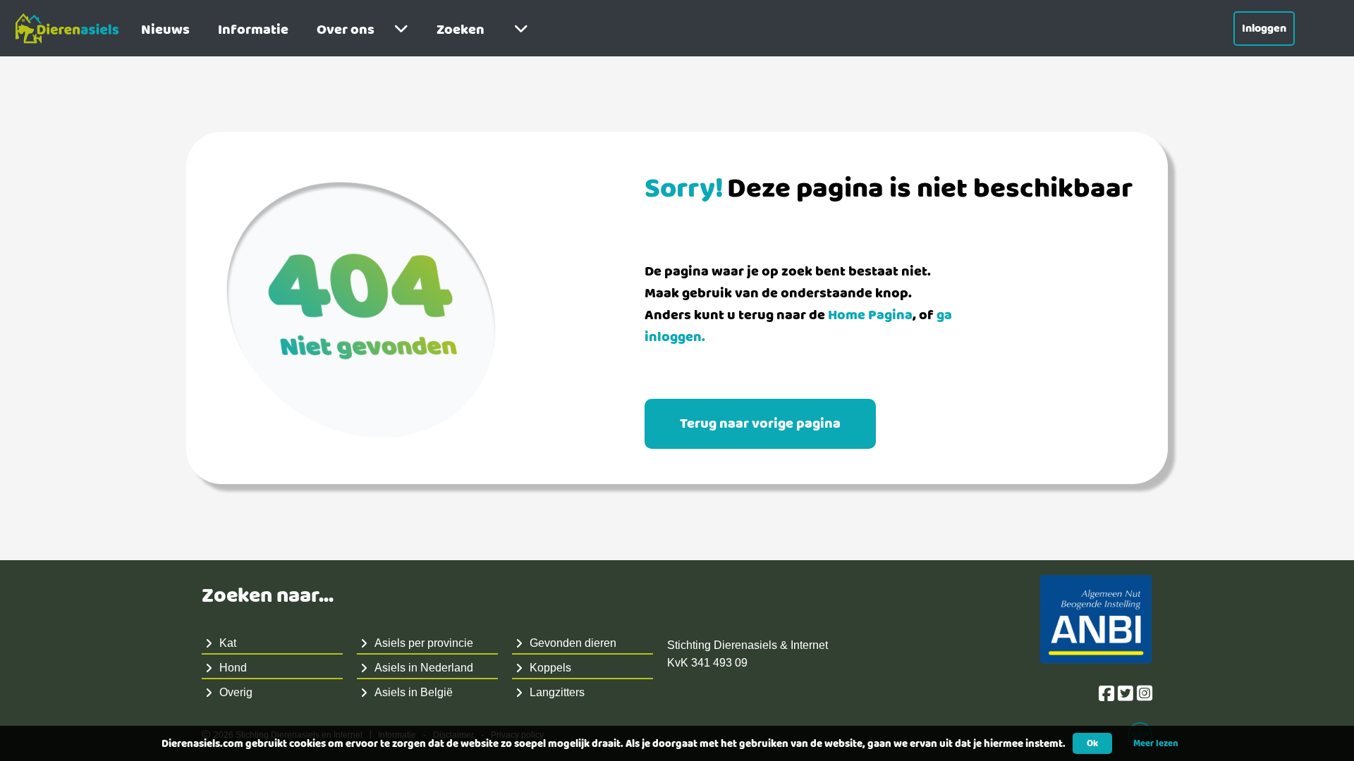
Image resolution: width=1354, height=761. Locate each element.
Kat (227, 643)
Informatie (253, 30)
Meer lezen (1155, 743)
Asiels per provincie (423, 643)
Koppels (550, 668)
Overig (235, 692)
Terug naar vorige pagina (760, 424)
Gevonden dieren (573, 643)
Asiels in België (413, 692)
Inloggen (1264, 28)
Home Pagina (870, 315)
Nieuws (165, 30)
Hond (233, 668)
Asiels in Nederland (423, 668)
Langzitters (557, 692)
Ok (1092, 743)
